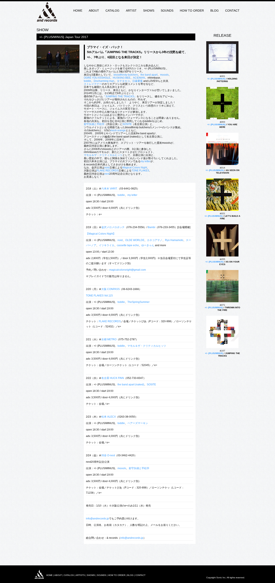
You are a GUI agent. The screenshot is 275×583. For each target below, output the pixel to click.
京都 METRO (108, 339)
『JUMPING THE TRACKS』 (120, 96)
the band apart (149, 74)
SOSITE (127, 124)
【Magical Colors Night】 (101, 233)
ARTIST (131, 10)
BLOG (214, 10)
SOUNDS (167, 10)
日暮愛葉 (137, 80)
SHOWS (148, 10)
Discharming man (104, 80)
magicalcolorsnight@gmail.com (127, 269)
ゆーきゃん (147, 245)
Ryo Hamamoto (174, 240)
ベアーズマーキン (137, 423)
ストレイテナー (93, 83)
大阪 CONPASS (110, 289)
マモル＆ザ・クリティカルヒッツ (103, 155)
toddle (87, 80)
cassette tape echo (128, 245)
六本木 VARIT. (109, 188)
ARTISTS (80, 575)
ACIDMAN (139, 77)
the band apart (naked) (131, 384)
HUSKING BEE (121, 77)
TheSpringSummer (138, 302)
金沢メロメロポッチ (113, 227)
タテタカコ (123, 80)
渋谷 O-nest (108, 455)
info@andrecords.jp (97, 518)
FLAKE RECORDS (108, 170)
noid (107, 167)
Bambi (151, 227)
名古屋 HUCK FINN (112, 378)
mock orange (118, 130)
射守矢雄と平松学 (94, 124)
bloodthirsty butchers (126, 74)
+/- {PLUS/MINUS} (216, 79)
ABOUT (94, 10)
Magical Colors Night (134, 167)
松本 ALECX (108, 416)
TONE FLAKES (140, 170)
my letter (145, 161)
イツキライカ (106, 245)
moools (164, 74)
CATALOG (112, 10)
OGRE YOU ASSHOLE (97, 77)
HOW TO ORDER (192, 10)
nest (106, 173)
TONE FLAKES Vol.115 (99, 295)
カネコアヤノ (154, 240)
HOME (77, 10)
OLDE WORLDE (134, 240)
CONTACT (232, 10)
